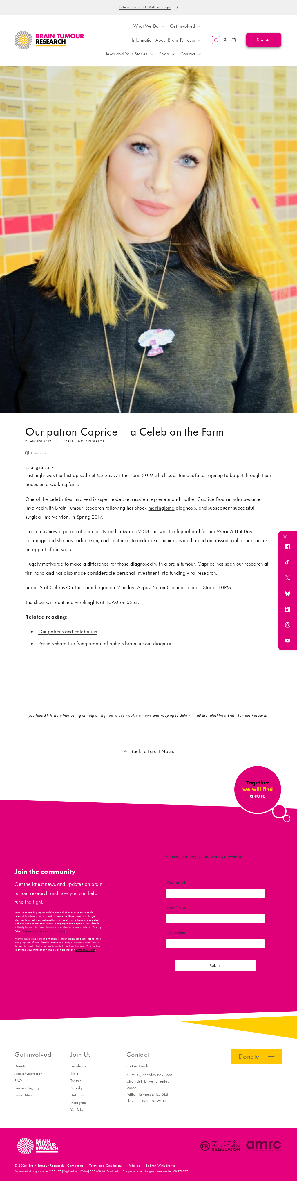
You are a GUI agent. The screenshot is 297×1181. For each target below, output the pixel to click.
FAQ (18, 1080)
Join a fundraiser (28, 1073)
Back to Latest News (152, 751)
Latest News (25, 1095)
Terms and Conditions (106, 1166)
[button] (148, 26)
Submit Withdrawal (161, 1166)
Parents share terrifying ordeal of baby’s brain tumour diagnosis (105, 643)
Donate (20, 1066)
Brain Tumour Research (46, 1166)
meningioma (161, 508)
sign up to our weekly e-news (126, 715)
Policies (134, 1166)
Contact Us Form (85, 949)
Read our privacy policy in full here (44, 930)
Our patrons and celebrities (67, 631)
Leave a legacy (27, 1088)
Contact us (75, 1166)
